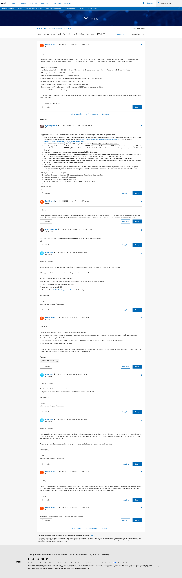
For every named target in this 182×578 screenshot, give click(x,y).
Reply (137, 107)
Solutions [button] (34, 3)
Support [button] (23, 3)
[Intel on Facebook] (28, 559)
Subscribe (120, 34)
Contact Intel (46, 554)
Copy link (125, 193)
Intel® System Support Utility (62, 290)
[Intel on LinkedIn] (38, 559)
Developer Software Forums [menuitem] (33, 8)
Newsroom (56, 554)
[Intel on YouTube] (42, 559)
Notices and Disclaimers (62, 566)
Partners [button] (57, 3)
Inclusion (96, 554)
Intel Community (42, 28)
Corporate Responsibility (83, 554)
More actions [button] (135, 34)
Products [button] (13, 3)
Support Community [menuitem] (8, 8)
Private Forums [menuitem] (92, 8)
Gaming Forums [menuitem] (70, 8)
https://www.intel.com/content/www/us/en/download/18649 (64, 142)
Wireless (68, 28)
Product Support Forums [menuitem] (53, 8)
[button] (141, 45)
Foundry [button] (67, 3)
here (92, 535)
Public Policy (105, 554)
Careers (71, 554)
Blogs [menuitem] (81, 8)
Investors (64, 554)
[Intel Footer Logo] (18, 561)
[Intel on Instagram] (47, 559)
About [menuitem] (20, 8)
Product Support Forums (56, 28)
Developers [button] (46, 3)
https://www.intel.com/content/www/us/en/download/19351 (100, 139)
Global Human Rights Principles (144, 566)
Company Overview (34, 554)
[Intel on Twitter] (33, 559)
